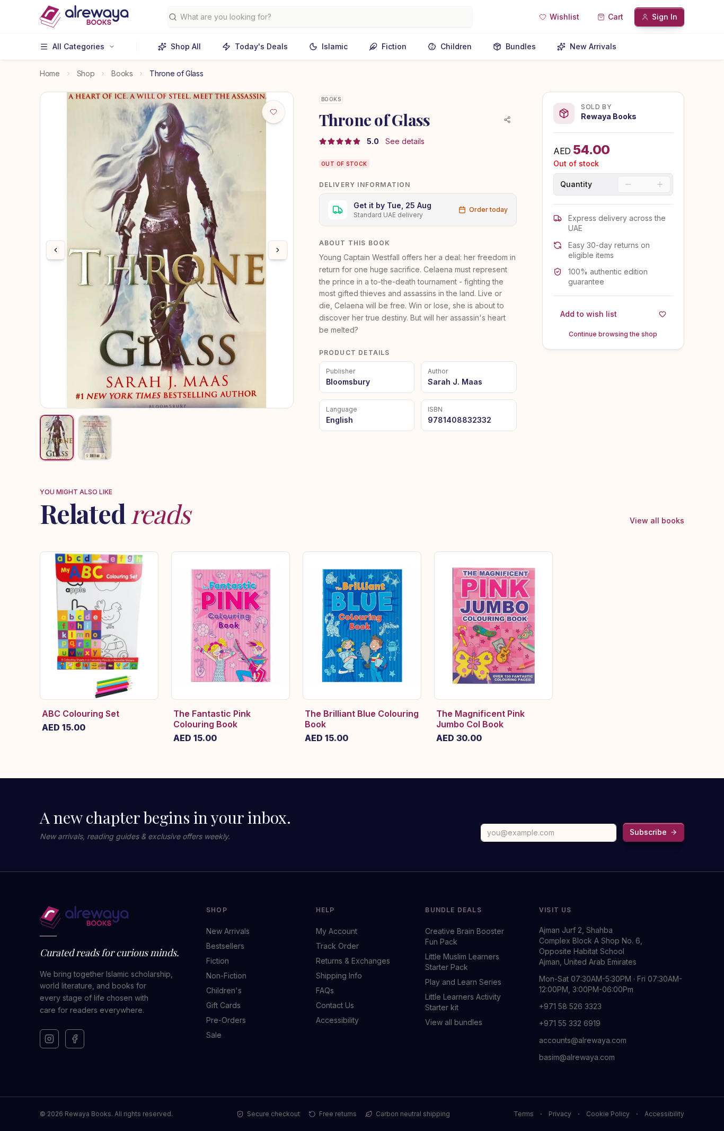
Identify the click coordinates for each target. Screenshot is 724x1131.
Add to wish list (588, 313)
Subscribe (648, 831)
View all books (657, 520)
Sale (214, 1034)
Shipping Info (339, 975)
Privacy (560, 1114)
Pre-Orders (226, 1020)
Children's (224, 990)
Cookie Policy (608, 1114)
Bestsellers (225, 945)
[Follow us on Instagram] (49, 1038)
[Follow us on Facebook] (74, 1038)
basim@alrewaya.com (577, 1057)
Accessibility (337, 1020)
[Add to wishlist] (273, 111)
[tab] (57, 437)
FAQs (325, 990)
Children (456, 46)
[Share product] (507, 119)
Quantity (576, 184)
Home (50, 73)
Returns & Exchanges (353, 960)
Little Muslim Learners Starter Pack (462, 962)
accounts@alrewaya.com (582, 1040)
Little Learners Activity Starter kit (463, 1002)
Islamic (335, 46)
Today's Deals (261, 46)
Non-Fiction (226, 975)
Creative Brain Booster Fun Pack (464, 936)
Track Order (337, 945)
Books (122, 73)
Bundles (521, 46)
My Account (336, 931)
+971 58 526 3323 (570, 1006)
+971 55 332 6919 (570, 1023)
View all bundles (453, 1022)
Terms (524, 1114)
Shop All (186, 46)
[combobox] (324, 17)
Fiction (394, 46)
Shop (86, 73)
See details (405, 141)
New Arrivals (593, 46)
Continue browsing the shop (613, 334)
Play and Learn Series (463, 981)
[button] (559, 16)
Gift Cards (223, 1005)
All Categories (78, 46)
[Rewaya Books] (112, 917)
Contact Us (335, 1005)
